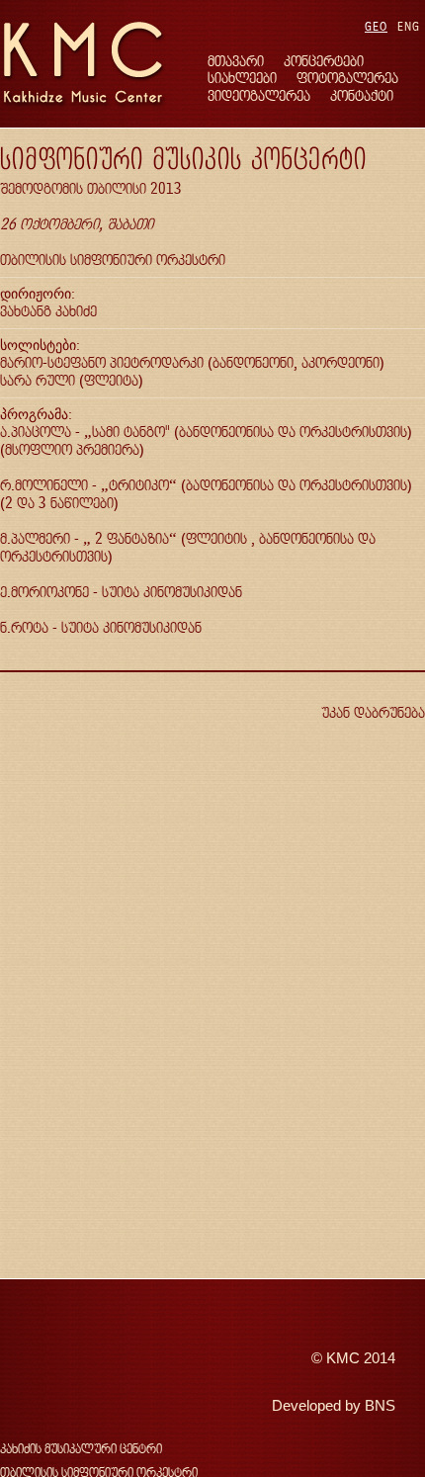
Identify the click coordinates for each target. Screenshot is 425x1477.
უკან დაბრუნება (373, 712)
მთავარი (236, 60)
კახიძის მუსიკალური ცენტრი (81, 1448)
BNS (380, 1406)
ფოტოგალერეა (347, 77)
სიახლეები (242, 77)
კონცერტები (324, 60)
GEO (376, 26)
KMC (343, 1358)
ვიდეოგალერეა (259, 95)
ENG (408, 26)
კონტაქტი (361, 95)
